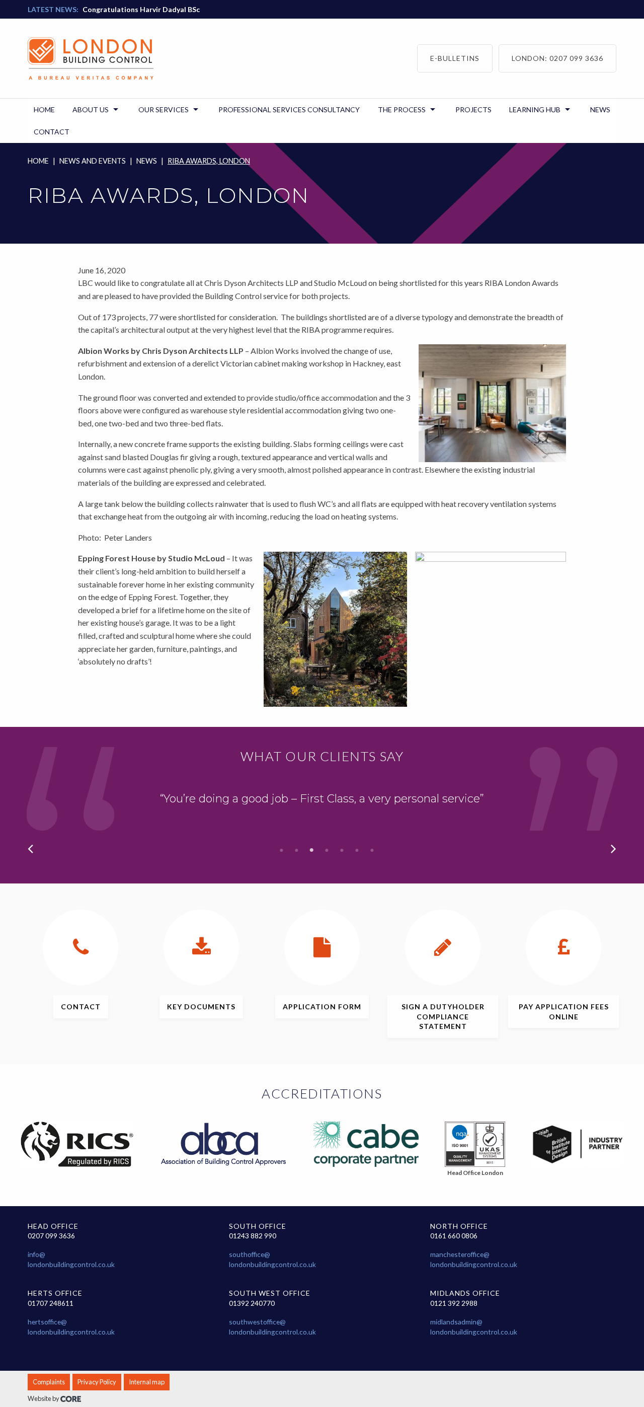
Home (38, 161)
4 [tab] (327, 850)
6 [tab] (357, 850)
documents (201, 1006)
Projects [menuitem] (473, 109)
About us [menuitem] (90, 109)
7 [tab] (372, 850)
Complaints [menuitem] (49, 1382)
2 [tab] (297, 850)
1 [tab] (282, 850)
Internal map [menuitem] (147, 1382)
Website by (44, 1398)
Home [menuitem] (44, 109)
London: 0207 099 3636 (557, 58)
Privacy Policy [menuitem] (96, 1382)
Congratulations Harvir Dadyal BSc (141, 9)
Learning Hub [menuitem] (534, 109)
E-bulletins (454, 58)
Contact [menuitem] (51, 131)
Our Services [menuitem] (163, 109)
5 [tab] (342, 850)
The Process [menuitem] (402, 109)
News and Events (92, 161)
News (146, 161)
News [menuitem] (600, 109)
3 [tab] (312, 850)
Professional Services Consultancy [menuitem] (289, 109)
